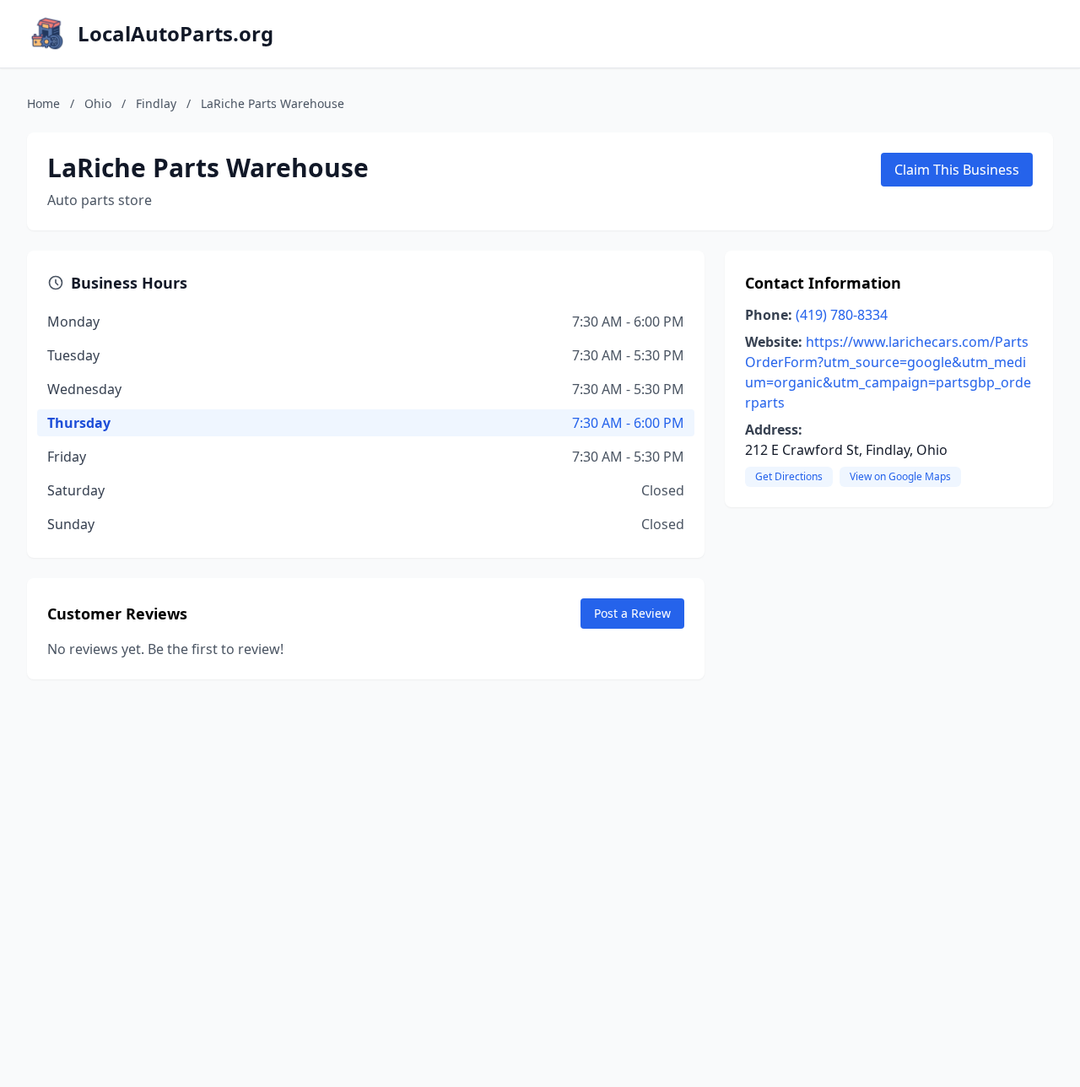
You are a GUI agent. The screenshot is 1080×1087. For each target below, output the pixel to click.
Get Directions (789, 476)
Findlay (156, 103)
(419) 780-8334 (842, 315)
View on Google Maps (900, 476)
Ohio (97, 103)
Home (43, 103)
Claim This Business (956, 169)
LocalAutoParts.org (175, 33)
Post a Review (632, 613)
